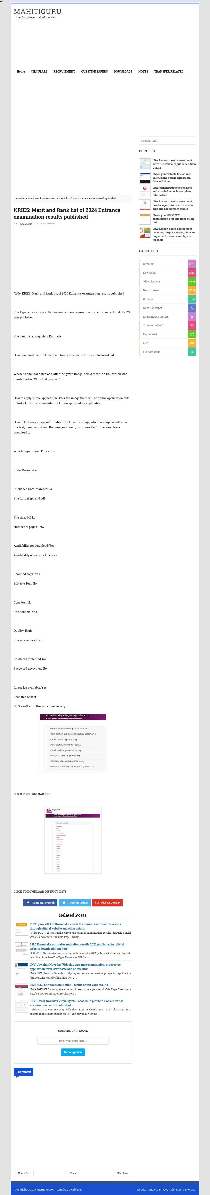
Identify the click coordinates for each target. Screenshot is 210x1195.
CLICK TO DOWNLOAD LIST (32, 794)
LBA (146, 343)
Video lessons (152, 281)
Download (149, 272)
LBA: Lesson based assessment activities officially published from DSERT (174, 163)
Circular (148, 299)
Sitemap (190, 1189)
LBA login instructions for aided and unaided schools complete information (172, 191)
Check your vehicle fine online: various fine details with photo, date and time (172, 177)
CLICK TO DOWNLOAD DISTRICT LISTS (40, 892)
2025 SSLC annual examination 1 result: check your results (69, 985)
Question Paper (152, 308)
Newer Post (24, 1173)
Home (21, 71)
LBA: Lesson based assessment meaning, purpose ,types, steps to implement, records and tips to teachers (174, 234)
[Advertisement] (148, 35)
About (141, 1189)
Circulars (148, 264)
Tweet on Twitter (78, 902)
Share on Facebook (43, 902)
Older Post (122, 1173)
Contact (152, 1189)
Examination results (33, 198)
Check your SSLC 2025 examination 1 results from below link (173, 218)
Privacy (163, 1189)
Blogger (77, 1189)
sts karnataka (151, 352)
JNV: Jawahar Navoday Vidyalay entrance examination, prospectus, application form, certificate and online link (75, 967)
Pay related (150, 334)
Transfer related (153, 325)
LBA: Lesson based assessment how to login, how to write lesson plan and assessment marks (173, 205)
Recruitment (151, 290)
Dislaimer (176, 1189)
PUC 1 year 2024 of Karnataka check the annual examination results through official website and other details (75, 926)
